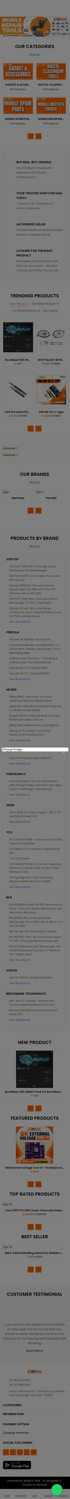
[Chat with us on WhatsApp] (57, 1489)
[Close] (64, 752)
